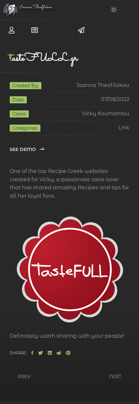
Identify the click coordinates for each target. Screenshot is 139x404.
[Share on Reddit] (59, 353)
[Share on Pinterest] (68, 353)
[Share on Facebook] (32, 353)
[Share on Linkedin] (50, 353)
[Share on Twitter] (40, 353)
